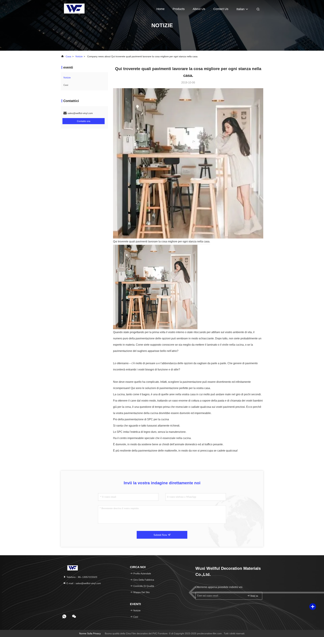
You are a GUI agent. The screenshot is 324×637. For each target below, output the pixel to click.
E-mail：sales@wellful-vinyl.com (83, 583)
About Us (199, 9)
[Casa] (74, 8)
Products (179, 9)
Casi (65, 85)
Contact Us (220, 9)
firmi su (254, 596)
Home (160, 9)
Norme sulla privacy (90, 633)
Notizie (79, 56)
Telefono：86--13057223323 (81, 577)
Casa (68, 56)
